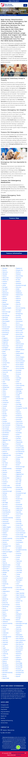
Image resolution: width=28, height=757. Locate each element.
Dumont (4, 419)
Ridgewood (19, 476)
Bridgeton (5, 338)
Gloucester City (6, 510)
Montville (18, 317)
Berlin (4, 310)
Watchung (18, 629)
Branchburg (5, 332)
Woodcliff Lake (20, 670)
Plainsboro (19, 440)
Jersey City (5, 602)
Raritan (18, 464)
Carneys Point (6, 362)
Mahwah (4, 663)
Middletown (19, 293)
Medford (18, 281)
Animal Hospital (5, 707)
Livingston (5, 644)
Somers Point (19, 525)
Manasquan (5, 667)
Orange (18, 396)
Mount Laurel (19, 332)
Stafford (18, 551)
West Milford (19, 642)
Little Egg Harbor (6, 636)
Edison (4, 442)
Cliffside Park (5, 387)
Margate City (19, 270)
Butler (4, 351)
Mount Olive (19, 334)
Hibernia (4, 563)
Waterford (18, 631)
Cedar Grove (5, 366)
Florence (4, 476)
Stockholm (18, 553)
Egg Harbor (5, 444)
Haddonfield (5, 529)
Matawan (18, 274)
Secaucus (18, 515)
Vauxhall (18, 599)
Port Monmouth (20, 451)
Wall (17, 612)
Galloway (4, 493)
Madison (4, 661)
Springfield (19, 548)
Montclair (18, 311)
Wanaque (18, 616)
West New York (20, 644)
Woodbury (18, 669)
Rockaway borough (21, 493)
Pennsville (18, 419)
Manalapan (5, 665)
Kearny (4, 608)
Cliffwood (4, 389)
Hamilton (4, 536)
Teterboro (18, 566)
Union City (18, 587)
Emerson (4, 451)
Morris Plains (19, 325)
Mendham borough (21, 285)
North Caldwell (20, 362)
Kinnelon (4, 616)
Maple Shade (5, 678)
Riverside (18, 485)
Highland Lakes (6, 565)
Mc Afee (18, 279)
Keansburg (5, 606)
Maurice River (19, 276)
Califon (4, 357)
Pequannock (19, 421)
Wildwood (18, 657)
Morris (18, 323)
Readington (19, 468)
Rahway (18, 459)
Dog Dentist (4, 709)
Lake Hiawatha (6, 619)
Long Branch (5, 650)
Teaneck (18, 563)
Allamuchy (5, 272)
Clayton (4, 383)
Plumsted (18, 444)
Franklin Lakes (6, 485)
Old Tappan (19, 393)
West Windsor (19, 648)
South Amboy (19, 529)
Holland (4, 580)
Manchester (5, 669)
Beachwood (5, 293)
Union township (20, 589)
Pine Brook (19, 429)
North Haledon (20, 364)
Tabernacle (19, 561)
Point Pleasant (19, 446)
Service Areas (4, 722)
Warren (18, 619)
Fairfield (4, 466)
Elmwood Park (6, 449)
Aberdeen (4, 268)
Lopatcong (5, 653)
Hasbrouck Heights (7, 551)
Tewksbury (19, 568)
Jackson (4, 597)
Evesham (4, 459)
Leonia (4, 627)
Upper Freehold (20, 595)
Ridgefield (18, 472)
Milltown (18, 300)
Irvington (4, 595)
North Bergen (19, 359)
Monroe (18, 306)
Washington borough (21, 623)
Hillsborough (5, 570)
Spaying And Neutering (7, 720)
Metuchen (18, 287)
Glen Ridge (5, 502)
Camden (4, 359)
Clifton (4, 391)
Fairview (4, 470)
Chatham (4, 368)
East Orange (5, 429)
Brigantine (5, 342)
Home (1, 15)
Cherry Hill (5, 372)
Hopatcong (5, 583)
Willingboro (19, 659)
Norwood (18, 372)
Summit (18, 557)
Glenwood (5, 506)
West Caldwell (19, 636)
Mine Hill (18, 304)
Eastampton (5, 434)
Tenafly (18, 565)
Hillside (4, 574)
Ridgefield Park (20, 474)
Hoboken (4, 578)
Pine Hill (18, 430)
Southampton (19, 542)
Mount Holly (19, 330)
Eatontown (5, 436)
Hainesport (5, 531)
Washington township (19, 626)
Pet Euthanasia (4, 714)
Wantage (18, 617)
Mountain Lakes (20, 336)
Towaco (5, 15)
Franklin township (7, 487)
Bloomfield (5, 319)
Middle (17, 289)
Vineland (18, 606)
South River (19, 540)
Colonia (4, 398)
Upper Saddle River (21, 597)
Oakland (18, 379)
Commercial (5, 402)
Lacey (3, 617)
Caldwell (4, 355)
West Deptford (20, 638)
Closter (4, 395)
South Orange (19, 534)
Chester (4, 374)
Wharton (18, 655)
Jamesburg (5, 599)
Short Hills (18, 521)
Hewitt (4, 561)
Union (17, 583)
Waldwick (18, 610)
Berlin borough (6, 311)
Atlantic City (5, 279)
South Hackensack (20, 532)
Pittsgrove (18, 436)
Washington (19, 621)
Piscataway (19, 432)
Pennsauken (19, 417)
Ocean (17, 381)
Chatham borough (7, 370)
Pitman (18, 434)
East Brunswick (6, 423)
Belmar (4, 302)
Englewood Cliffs (6, 455)
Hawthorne (5, 557)
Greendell (4, 515)
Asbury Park (5, 277)
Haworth (4, 555)
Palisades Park (19, 398)
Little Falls (5, 638)
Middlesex (18, 291)
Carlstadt (4, 361)
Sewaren (18, 517)
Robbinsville (19, 487)
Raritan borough (20, 466)
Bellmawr (4, 300)
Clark (3, 381)
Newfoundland (20, 353)
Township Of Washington (19, 579)
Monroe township (20, 308)
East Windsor (5, 432)
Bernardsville (5, 315)
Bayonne (4, 291)
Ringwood (18, 478)
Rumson (18, 502)
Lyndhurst (5, 659)
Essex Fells (5, 457)
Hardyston (5, 544)
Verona (18, 604)
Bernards (4, 313)
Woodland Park (20, 672)
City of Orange (6, 379)
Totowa (18, 574)
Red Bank (18, 470)
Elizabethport (5, 447)
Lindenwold (5, 633)
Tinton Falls (19, 570)
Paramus (18, 402)
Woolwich (18, 674)
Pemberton (19, 415)
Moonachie (19, 319)
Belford (4, 296)
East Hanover (5, 427)
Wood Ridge (19, 663)
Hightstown (5, 568)
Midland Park (19, 294)
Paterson (18, 412)
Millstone (18, 298)
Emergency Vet (4, 705)
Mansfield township (7, 672)
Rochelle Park (19, 489)
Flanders (4, 474)
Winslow (18, 661)
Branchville (5, 334)
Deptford (4, 415)
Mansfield (4, 670)
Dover (4, 417)
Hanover (4, 542)
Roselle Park (19, 498)
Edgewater (5, 438)
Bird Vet (3, 718)
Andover (4, 276)
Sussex (18, 559)
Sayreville (18, 512)
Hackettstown (6, 523)
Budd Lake (5, 344)
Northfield (18, 370)
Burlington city (6, 349)
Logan (4, 648)
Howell (4, 589)
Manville (4, 676)
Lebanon (4, 625)
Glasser (4, 500)
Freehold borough (7, 491)
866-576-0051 (14, 1)
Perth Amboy (19, 423)
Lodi (3, 646)
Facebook (18, 755)
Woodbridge (19, 667)
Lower (4, 655)
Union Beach (19, 585)
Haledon (4, 532)
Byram (4, 353)
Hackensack (5, 521)
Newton (18, 355)
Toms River (19, 572)
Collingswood (5, 396)
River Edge (18, 480)
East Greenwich (6, 425)
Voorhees (18, 608)
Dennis (4, 412)
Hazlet (4, 559)
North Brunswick (20, 361)
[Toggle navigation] (25, 5)
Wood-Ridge (19, 665)
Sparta (17, 544)
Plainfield (18, 438)
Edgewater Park (6, 440)
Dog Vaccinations (5, 711)
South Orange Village (21, 536)
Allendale (4, 274)
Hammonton (5, 540)
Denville (4, 413)
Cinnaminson (5, 378)
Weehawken (19, 634)
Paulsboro (18, 413)
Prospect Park (19, 457)
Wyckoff (18, 676)
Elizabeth (4, 446)
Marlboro (18, 272)
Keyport (4, 614)
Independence (6, 591)
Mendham (18, 283)
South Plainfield (20, 538)
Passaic (18, 410)
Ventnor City (19, 600)
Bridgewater (5, 340)
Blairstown (5, 317)
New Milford (19, 347)
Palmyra (18, 400)
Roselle (18, 497)
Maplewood (19, 268)
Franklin (4, 483)
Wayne (18, 633)
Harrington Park (6, 546)
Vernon (18, 602)
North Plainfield (20, 368)
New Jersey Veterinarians (17, 753)
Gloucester (5, 508)
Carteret (4, 364)
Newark (18, 351)
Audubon (4, 281)
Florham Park (5, 478)
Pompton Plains (20, 449)
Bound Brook (5, 330)
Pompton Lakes (20, 447)
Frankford (5, 481)
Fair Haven (5, 463)
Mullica (18, 340)
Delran (4, 408)
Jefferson (4, 600)
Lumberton (5, 657)
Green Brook (5, 514)
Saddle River (19, 510)
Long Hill (4, 652)
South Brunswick (20, 531)
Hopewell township (7, 587)
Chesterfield (5, 376)
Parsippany (19, 406)
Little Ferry (5, 640)
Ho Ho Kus (5, 576)
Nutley (17, 376)
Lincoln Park (5, 629)
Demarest (4, 410)
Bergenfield (5, 304)
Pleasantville (19, 442)
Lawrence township (7, 623)
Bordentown (5, 328)
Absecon (4, 270)
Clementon (5, 385)
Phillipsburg (19, 425)
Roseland (18, 495)
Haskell (4, 553)
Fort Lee (4, 480)
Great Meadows (6, 512)
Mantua (4, 674)
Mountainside (19, 338)
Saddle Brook (19, 508)
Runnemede (19, 504)
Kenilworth (5, 610)
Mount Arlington (20, 328)
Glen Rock (4, 504)
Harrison (4, 548)
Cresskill (4, 406)
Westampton (19, 650)
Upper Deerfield (20, 593)
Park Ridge (19, 404)
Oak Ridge (18, 378)
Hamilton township (7, 538)
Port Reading (19, 453)
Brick (3, 336)
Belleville (4, 298)
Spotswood (19, 546)
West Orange (19, 646)
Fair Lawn (4, 464)
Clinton (4, 393)
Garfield (4, 495)
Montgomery (19, 313)
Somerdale (18, 523)
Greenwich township (7, 517)
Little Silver (5, 642)
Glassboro (5, 498)
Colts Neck (5, 400)
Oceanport (18, 387)
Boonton (4, 325)
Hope (3, 585)
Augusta (4, 283)
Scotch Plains (19, 514)
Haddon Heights (6, 527)
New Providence (20, 349)
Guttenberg (5, 519)
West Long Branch (20, 640)
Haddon (4, 525)
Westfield (18, 652)
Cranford (4, 404)
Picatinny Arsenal (20, 427)
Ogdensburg (19, 389)
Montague (18, 310)
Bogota (4, 323)
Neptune (18, 342)
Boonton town (6, 327)
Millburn (18, 296)
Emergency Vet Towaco (12, 15)
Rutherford (19, 506)
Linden (4, 631)
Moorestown (19, 321)
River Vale (18, 481)
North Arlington (20, 357)
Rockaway (18, 491)
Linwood (4, 634)
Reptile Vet (3, 716)
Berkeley (4, 306)
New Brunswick (20, 344)
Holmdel (4, 582)
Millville (18, 302)
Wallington (19, 614)
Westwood (18, 653)
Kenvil (4, 612)
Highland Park (6, 566)
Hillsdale (4, 572)
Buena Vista (5, 345)
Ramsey (18, 461)
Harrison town (6, 549)
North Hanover (20, 366)
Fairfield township (6, 468)
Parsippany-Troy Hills (21, 408)
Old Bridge (18, 391)
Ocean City (18, 383)
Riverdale (18, 483)
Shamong (18, 519)
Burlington (5, 347)
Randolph (18, 463)
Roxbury (18, 500)
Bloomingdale (6, 321)
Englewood (5, 453)
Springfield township (21, 549)
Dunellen (4, 421)
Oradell (18, 395)
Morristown (19, 327)
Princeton (18, 455)
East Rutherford (6, 430)
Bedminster (5, 294)
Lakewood (5, 621)
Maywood (18, 277)
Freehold (4, 489)
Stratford (18, 555)
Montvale (18, 315)
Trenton (18, 582)
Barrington (5, 289)
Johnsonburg (5, 604)
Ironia (4, 593)
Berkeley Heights (6, 308)
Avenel (4, 285)
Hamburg (4, 534)
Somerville (18, 527)
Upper (17, 591)
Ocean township (20, 385)
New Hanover (19, 345)
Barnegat (4, 287)
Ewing (4, 461)
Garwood (4, 497)
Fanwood (4, 472)
